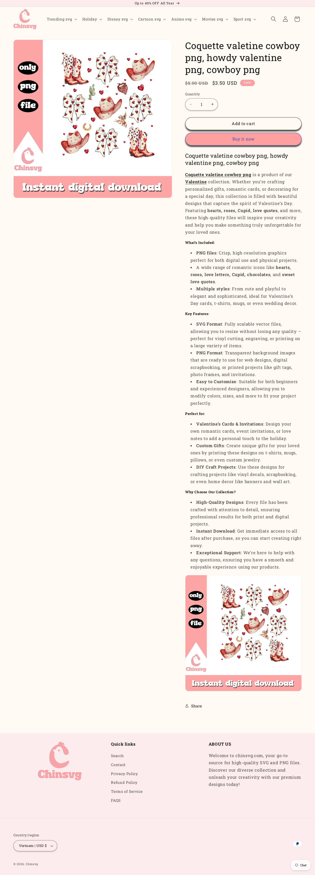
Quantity (192, 94)
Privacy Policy (124, 773)
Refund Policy (124, 782)
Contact (118, 764)
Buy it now (243, 139)
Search (117, 755)
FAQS (116, 800)
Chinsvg (32, 864)
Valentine (196, 181)
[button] (61, 19)
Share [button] (196, 705)
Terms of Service (127, 791)
